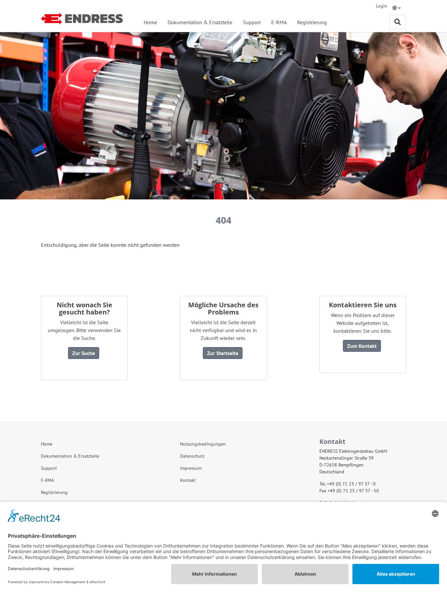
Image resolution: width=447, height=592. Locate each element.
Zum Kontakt (362, 346)
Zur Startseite (222, 353)
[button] (396, 9)
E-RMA (279, 22)
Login (381, 6)
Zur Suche (83, 353)
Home (150, 22)
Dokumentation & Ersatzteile (200, 22)
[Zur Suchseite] (397, 22)
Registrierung (312, 22)
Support (252, 22)
